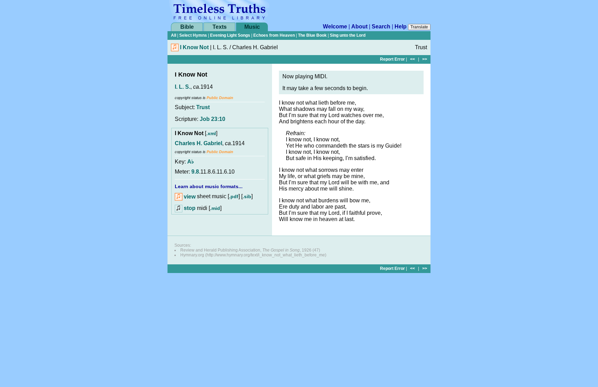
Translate (419, 27)
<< (412, 59)
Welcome (335, 26)
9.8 (195, 172)
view (189, 197)
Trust (203, 107)
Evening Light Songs (230, 35)
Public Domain (220, 98)
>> (424, 59)
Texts (219, 27)
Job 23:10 (212, 119)
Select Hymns (193, 35)
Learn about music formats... (209, 186)
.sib (247, 197)
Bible (187, 27)
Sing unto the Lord (347, 35)
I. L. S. (182, 87)
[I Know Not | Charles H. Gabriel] (175, 49)
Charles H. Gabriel (198, 143)
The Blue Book (312, 35)
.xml (211, 133)
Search (381, 26)
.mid (215, 208)
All (173, 35)
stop (190, 208)
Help (401, 26)
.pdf (233, 197)
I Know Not (194, 47)
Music (252, 27)
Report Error (392, 59)
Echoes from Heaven (274, 35)
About (359, 26)
